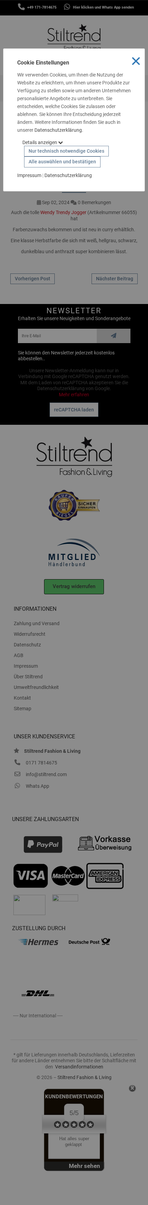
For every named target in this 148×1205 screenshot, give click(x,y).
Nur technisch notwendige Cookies (66, 151)
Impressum (29, 175)
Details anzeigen (40, 142)
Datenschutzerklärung (58, 130)
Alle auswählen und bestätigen (62, 161)
